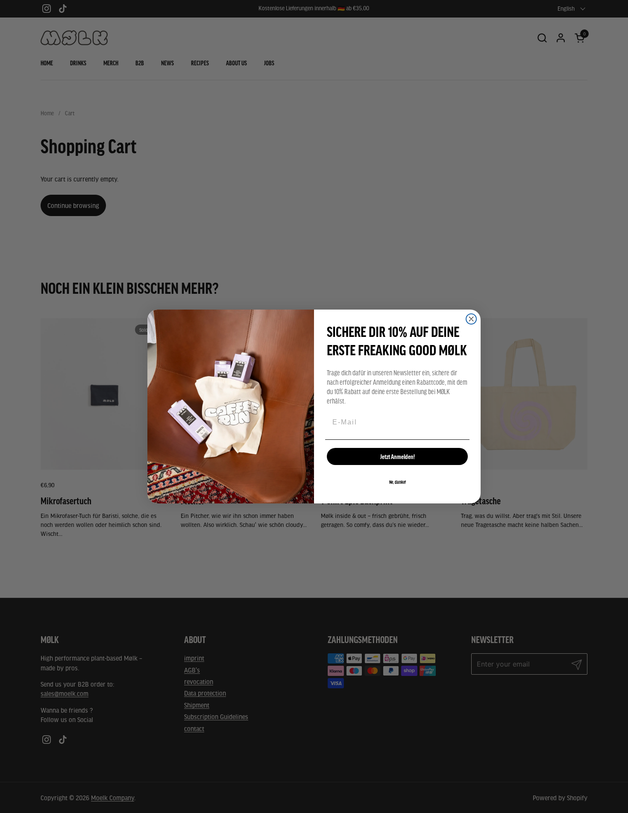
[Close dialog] (471, 319)
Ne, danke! (397, 482)
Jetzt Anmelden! (397, 456)
